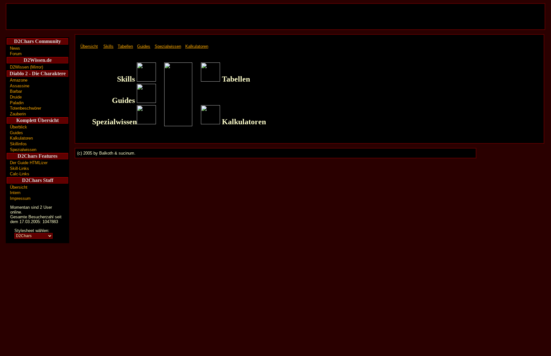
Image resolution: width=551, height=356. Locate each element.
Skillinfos (18, 144)
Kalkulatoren (21, 138)
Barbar (16, 91)
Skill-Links (19, 168)
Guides (16, 132)
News (15, 48)
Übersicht (18, 187)
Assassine (19, 86)
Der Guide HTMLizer (29, 162)
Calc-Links (19, 173)
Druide (16, 97)
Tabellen (125, 46)
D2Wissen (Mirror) (26, 67)
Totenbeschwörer (25, 108)
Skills (108, 46)
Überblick (18, 127)
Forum (16, 53)
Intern (15, 192)
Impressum (20, 198)
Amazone (18, 80)
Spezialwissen (23, 149)
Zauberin (18, 114)
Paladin (17, 102)
